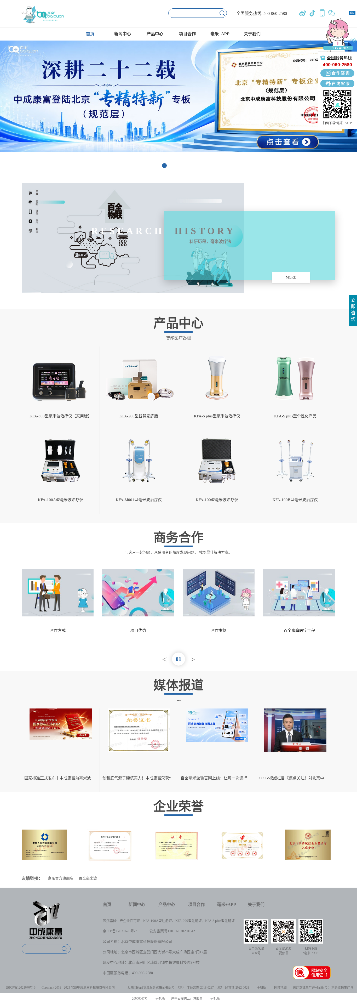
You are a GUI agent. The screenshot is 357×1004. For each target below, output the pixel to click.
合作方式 (58, 630)
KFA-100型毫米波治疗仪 (217, 500)
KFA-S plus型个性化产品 (295, 416)
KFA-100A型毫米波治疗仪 (60, 500)
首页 (90, 34)
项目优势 (138, 630)
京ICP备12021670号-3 (120, 931)
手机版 (260, 987)
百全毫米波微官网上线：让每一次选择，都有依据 (218, 778)
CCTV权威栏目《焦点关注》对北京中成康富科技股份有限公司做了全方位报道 (296, 778)
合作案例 (219, 630)
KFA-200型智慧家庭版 (138, 416)
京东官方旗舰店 (60, 878)
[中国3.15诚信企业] (308, 832)
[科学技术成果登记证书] (44, 832)
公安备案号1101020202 (167, 931)
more (291, 277)
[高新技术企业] (176, 832)
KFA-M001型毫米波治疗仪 (139, 500)
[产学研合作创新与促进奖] (110, 832)
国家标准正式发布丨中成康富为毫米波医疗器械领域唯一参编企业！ (62, 778)
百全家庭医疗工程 (299, 630)
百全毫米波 (88, 878)
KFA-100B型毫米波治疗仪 (295, 500)
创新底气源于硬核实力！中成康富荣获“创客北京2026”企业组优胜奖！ (140, 778)
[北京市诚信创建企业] (242, 832)
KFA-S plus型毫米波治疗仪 (217, 416)
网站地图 (280, 987)
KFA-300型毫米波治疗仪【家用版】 (61, 416)
